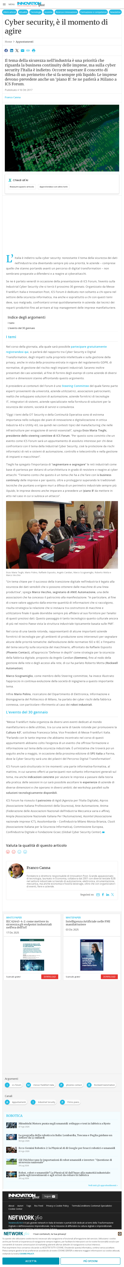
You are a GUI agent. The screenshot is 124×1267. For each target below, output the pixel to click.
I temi (11, 323)
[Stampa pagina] (33, 50)
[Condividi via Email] (22, 50)
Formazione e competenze (93, 12)
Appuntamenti (24, 41)
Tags (28, 1205)
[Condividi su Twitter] (17, 50)
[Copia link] (28, 50)
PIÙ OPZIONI (90, 1261)
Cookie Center (15, 1208)
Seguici (48, 1196)
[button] (8, 4)
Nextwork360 (15, 1222)
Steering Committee (75, 386)
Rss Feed (38, 1205)
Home (8, 41)
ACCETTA (30, 1261)
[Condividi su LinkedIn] (11, 50)
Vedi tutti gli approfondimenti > (103, 1185)
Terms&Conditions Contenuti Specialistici (92, 1205)
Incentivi (48, 12)
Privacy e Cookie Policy (57, 1205)
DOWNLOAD (50, 976)
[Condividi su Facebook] (6, 50)
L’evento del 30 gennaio (21, 328)
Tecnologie (35, 12)
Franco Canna (13, 97)
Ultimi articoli (9, 12)
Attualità (23, 12)
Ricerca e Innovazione (66, 12)
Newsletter (115, 12)
